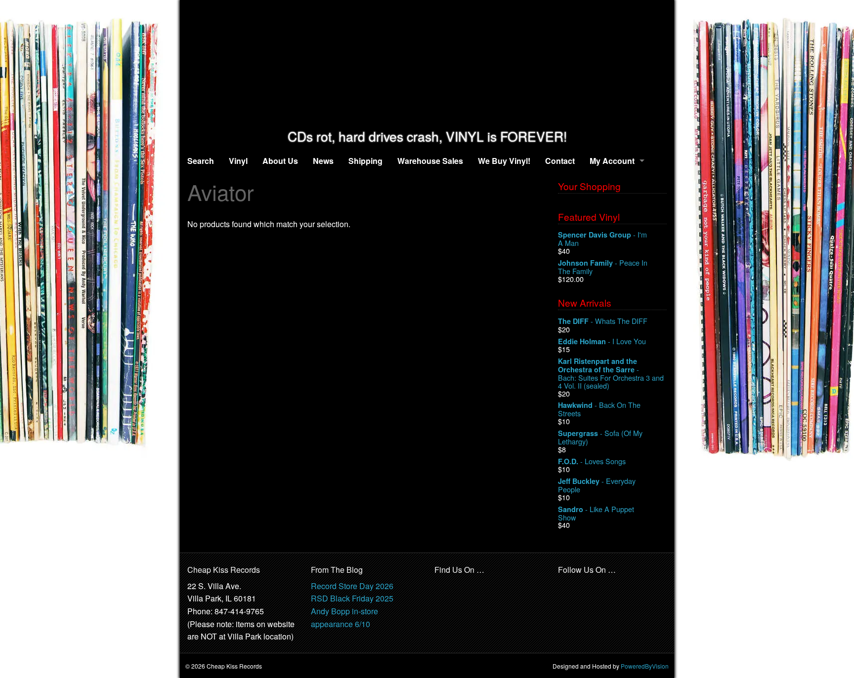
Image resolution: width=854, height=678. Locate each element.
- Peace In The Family (602, 267)
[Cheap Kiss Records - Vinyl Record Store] (427, 64)
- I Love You (602, 341)
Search (200, 160)
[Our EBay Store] (467, 592)
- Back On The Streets (599, 409)
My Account (612, 160)
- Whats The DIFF (602, 321)
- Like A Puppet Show (596, 513)
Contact (560, 160)
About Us (280, 160)
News (323, 160)
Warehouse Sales (430, 160)
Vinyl (238, 160)
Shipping (365, 160)
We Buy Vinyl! (504, 160)
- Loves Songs (592, 461)
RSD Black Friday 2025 (352, 598)
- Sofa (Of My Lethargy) (600, 437)
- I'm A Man (602, 239)
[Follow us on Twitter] (588, 586)
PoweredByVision (645, 666)
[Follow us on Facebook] (566, 586)
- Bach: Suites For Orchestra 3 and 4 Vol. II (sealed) (611, 373)
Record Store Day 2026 (352, 586)
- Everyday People (597, 485)
